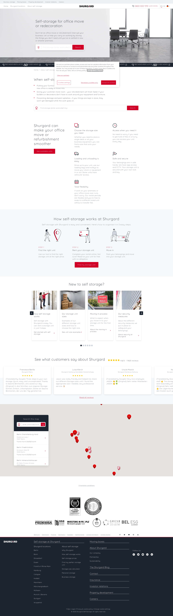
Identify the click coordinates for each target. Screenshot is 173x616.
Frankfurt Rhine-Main (42, 566)
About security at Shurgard (125, 336)
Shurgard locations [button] (17, 6)
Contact (94, 573)
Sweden (70, 535)
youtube (129, 535)
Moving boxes (21, 2)
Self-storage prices (69, 558)
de (164, 6)
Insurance (95, 580)
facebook (120, 535)
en (161, 6)
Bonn (36, 554)
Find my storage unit (87, 265)
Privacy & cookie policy (84, 609)
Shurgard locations (42, 546)
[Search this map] (43, 424)
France (53, 535)
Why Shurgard (67, 550)
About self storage (70, 546)
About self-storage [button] (34, 6)
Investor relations (51, 2)
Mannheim (38, 582)
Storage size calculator (71, 569)
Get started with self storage (42, 333)
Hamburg (37, 570)
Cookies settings (64, 82)
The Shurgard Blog (99, 567)
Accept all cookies (108, 82)
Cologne (37, 574)
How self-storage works (71, 554)
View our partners (63, 75)
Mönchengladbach (41, 586)
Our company (95, 553)
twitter (124, 535)
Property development (36, 2)
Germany (61, 535)
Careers (61, 2)
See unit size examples (71, 332)
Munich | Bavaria (40, 594)
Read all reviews (86, 397)
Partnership (94, 557)
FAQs (68, 609)
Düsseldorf (38, 558)
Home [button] (6, 6)
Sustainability (95, 561)
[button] (90, 451)
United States (105, 535)
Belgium (37, 535)
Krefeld (36, 578)
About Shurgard (98, 547)
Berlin (36, 550)
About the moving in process (98, 330)
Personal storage (68, 573)
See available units (44, 151)
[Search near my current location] (38, 47)
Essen (36, 562)
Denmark (45, 535)
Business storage (9, 2)
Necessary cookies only (89, 82)
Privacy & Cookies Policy (95, 70)
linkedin (138, 535)
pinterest (133, 535)
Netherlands (79, 535)
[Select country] (167, 6)
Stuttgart (37, 598)
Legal (73, 609)
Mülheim (37, 590)
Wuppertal (38, 602)
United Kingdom (92, 535)
